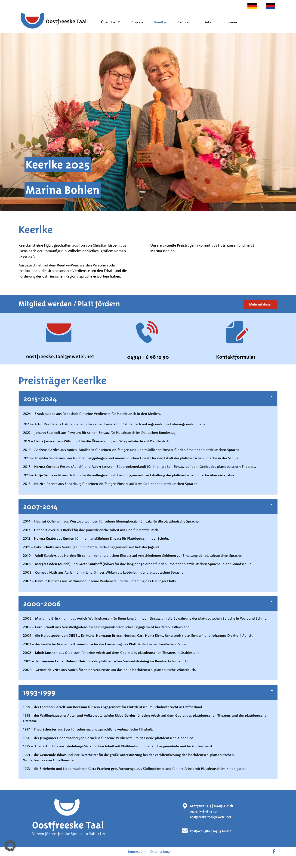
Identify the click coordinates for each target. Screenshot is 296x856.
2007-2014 (40, 506)
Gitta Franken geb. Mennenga (112, 768)
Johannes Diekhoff (226, 635)
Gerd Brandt (44, 627)
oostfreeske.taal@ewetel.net (60, 356)
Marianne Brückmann (52, 618)
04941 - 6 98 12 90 (148, 357)
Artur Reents (44, 424)
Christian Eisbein (106, 245)
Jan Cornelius (89, 738)
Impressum (137, 851)
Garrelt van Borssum (70, 707)
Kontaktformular (236, 357)
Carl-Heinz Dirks (150, 635)
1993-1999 (39, 692)
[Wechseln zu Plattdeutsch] (270, 6)
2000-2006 (42, 603)
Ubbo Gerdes (125, 715)
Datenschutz (160, 851)
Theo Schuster (45, 729)
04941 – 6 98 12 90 (203, 811)
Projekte (137, 22)
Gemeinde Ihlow (53, 754)
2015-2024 (40, 398)
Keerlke (160, 22)
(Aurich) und (74, 466)
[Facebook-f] (274, 851)
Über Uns (108, 22)
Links (208, 22)
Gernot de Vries (48, 669)
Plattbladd (185, 22)
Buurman (229, 22)
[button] (148, 398)
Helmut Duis (76, 661)
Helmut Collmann (48, 521)
